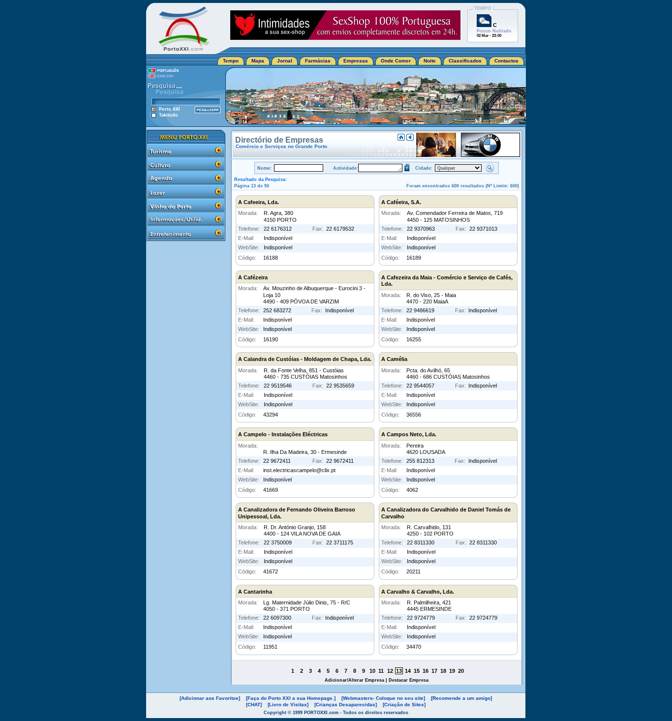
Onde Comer (396, 60)
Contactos (506, 60)
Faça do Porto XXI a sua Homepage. (290, 698)
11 (381, 671)
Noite (430, 60)
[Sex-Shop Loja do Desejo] (345, 37)
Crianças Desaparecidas (345, 704)
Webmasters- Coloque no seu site (383, 698)
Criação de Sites (404, 704)
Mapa (257, 60)
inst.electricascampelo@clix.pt (299, 470)
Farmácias (318, 60)
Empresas (355, 60)
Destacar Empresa (408, 680)
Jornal (284, 60)
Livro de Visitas (288, 704)
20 (461, 671)
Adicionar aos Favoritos (210, 698)
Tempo (231, 60)
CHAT (253, 704)
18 (443, 671)
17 (434, 671)
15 (417, 671)
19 (452, 671)
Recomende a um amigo (461, 698)
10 (372, 671)
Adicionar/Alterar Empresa (354, 680)
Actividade (345, 168)
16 (425, 671)
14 (408, 671)
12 (390, 671)
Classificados (465, 60)
